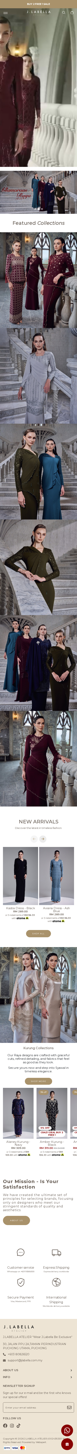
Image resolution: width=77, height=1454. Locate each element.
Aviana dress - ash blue (56, 910)
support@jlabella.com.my (25, 1360)
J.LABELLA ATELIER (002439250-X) (44, 1438)
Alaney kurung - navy (18, 1143)
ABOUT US (10, 1370)
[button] (35, 209)
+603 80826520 (18, 1354)
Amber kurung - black (52, 1143)
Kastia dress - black (20, 908)
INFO (6, 1377)
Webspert (41, 1442)
